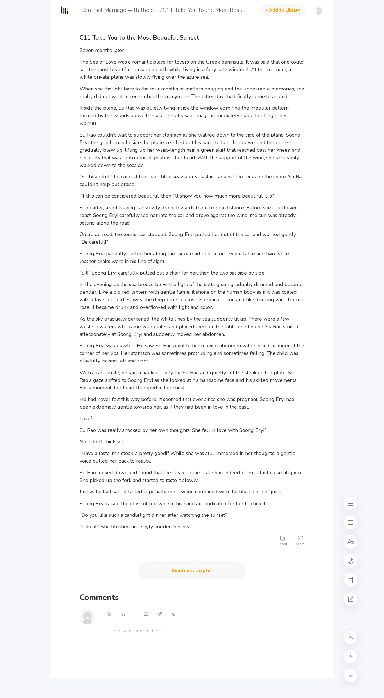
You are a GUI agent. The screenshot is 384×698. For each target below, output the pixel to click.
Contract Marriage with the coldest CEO (120, 10)
